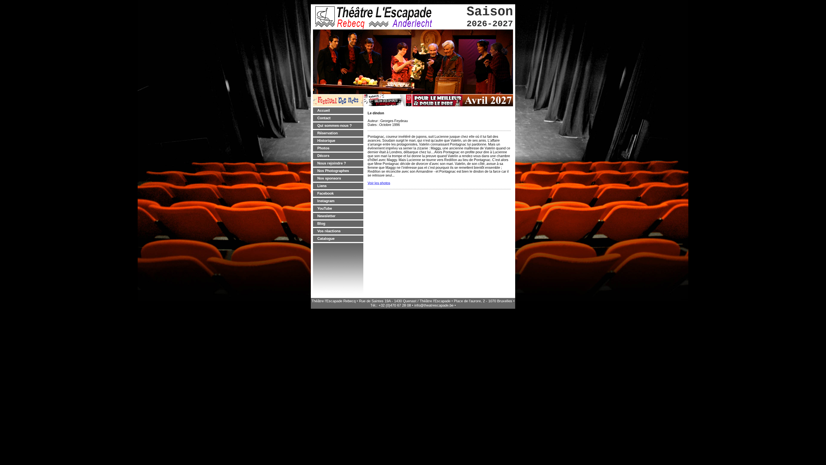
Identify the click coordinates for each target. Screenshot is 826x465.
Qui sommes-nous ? (334, 126)
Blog (321, 224)
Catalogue (325, 239)
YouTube (324, 208)
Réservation (327, 133)
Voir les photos (379, 183)
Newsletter (326, 216)
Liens (322, 186)
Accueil (323, 110)
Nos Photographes (333, 171)
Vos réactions (329, 231)
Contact (324, 118)
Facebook (325, 193)
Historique (326, 141)
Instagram (325, 201)
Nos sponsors (329, 178)
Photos (323, 148)
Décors (323, 156)
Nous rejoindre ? (331, 163)
